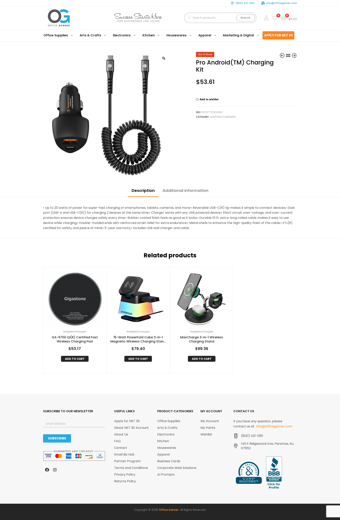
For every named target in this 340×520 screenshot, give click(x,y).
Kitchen (148, 35)
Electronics (122, 35)
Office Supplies (55, 35)
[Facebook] (47, 470)
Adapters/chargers (223, 117)
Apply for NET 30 (278, 35)
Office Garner (169, 510)
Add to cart (75, 359)
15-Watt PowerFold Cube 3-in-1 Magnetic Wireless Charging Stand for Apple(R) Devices (138, 339)
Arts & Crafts (90, 35)
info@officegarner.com (281, 3)
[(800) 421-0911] (235, 435)
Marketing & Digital (238, 35)
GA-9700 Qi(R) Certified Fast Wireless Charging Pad (75, 339)
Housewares (176, 35)
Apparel (204, 35)
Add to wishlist (209, 99)
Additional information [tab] (185, 190)
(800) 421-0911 (245, 3)
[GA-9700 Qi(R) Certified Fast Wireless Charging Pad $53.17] (282, 56)
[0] (274, 18)
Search (245, 18)
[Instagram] (55, 470)
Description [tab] (143, 190)
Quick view (79, 300)
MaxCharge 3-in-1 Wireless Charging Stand (201, 339)
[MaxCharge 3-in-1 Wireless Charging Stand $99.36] (294, 56)
